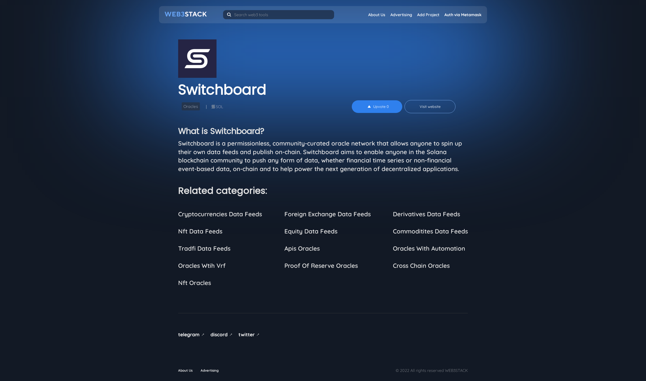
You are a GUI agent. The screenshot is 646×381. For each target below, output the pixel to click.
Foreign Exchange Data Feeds (327, 214)
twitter (249, 334)
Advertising (401, 14)
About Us (376, 14)
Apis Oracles (302, 248)
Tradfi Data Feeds (204, 248)
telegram (192, 334)
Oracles (190, 106)
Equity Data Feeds (310, 231)
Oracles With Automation (429, 248)
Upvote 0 (381, 106)
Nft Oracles (194, 283)
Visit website (430, 106)
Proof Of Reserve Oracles (321, 265)
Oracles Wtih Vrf (202, 265)
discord (222, 334)
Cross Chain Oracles (421, 265)
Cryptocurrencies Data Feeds (220, 214)
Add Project (428, 14)
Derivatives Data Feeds (426, 214)
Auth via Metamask (462, 14)
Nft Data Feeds (200, 231)
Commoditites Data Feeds (430, 231)
